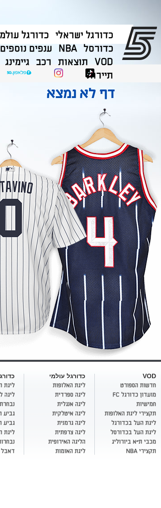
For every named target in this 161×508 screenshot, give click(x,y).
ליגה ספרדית (70, 394)
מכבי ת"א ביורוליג (134, 441)
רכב (43, 62)
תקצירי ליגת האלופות (130, 413)
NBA (68, 48)
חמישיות (146, 404)
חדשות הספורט (138, 385)
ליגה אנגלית (71, 404)
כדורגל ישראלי (84, 35)
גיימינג (17, 62)
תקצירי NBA (141, 451)
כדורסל (98, 48)
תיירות (100, 75)
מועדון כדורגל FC (134, 394)
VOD (104, 62)
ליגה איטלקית (68, 413)
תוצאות (73, 62)
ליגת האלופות (69, 385)
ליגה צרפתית (70, 432)
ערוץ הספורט (141, 43)
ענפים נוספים (26, 48)
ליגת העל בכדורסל (133, 432)
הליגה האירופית (66, 441)
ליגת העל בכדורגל (133, 423)
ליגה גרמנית (71, 423)
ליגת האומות (70, 451)
